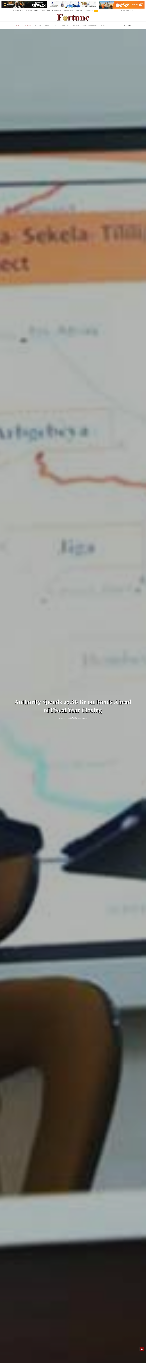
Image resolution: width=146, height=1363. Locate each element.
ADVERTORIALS (46, 10)
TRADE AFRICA (80, 10)
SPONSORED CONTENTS (32, 10)
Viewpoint (75, 25)
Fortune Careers (68, 10)
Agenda (46, 25)
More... (102, 25)
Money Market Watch (89, 25)
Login (129, 25)
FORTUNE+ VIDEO (18, 10)
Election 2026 (92, 11)
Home (17, 25)
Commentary (64, 25)
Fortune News (26, 25)
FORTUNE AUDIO (57, 10)
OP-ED (54, 25)
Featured (38, 25)
